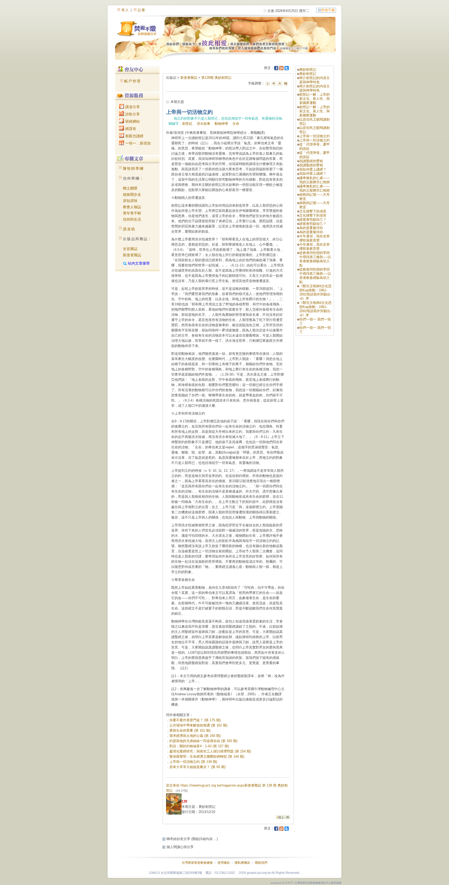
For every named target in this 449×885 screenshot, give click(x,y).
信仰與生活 (132, 219)
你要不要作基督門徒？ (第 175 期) (195, 720)
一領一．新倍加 (137, 143)
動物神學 (221, 124)
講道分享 (132, 107)
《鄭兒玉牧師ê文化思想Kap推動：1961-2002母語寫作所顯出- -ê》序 (315, 292)
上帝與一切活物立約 (314, 136)
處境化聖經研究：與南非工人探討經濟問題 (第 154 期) (210, 751)
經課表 (130, 129)
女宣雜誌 (130, 249)
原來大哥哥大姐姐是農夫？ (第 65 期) (197, 767)
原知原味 (130, 201)
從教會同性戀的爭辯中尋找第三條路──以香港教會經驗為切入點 (315, 259)
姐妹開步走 (132, 194)
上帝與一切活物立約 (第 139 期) (193, 762)
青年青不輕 (132, 213)
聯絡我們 (261, 862)
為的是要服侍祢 (311, 228)
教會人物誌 (132, 207)
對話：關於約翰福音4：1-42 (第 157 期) (199, 746)
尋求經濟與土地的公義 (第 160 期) (195, 736)
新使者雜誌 (132, 255)
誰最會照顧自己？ (312, 219)
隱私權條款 (242, 862)
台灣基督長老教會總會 (197, 862)
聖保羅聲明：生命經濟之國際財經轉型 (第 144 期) (206, 756)
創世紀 (187, 124)
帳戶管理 (132, 81)
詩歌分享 (132, 114)
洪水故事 (203, 124)
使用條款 (223, 862)
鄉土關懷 (130, 188)
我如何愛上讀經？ (312, 169)
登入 (125, 10)
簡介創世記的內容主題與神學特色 (314, 80)
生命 (236, 124)
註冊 (142, 10)
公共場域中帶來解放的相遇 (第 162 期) (198, 725)
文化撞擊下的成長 (312, 211)
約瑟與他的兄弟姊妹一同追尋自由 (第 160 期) (203, 741)
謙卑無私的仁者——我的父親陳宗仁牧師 (314, 180)
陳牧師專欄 (133, 168)
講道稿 (129, 229)
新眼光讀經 (133, 136)
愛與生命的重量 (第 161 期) (189, 730)
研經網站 (132, 121)
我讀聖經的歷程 (311, 161)
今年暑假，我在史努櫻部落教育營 (314, 238)
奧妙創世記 (307, 69)
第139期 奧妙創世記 (216, 78)
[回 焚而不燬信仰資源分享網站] (326, 10)
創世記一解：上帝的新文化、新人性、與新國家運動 (314, 99)
